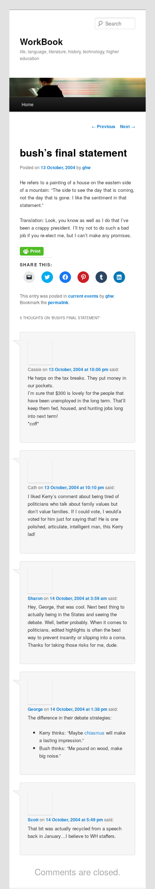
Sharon (35, 598)
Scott (33, 819)
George (35, 709)
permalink (58, 302)
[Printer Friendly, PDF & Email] (32, 253)
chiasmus (94, 732)
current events (83, 296)
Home (28, 104)
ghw (86, 167)
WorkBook (41, 41)
